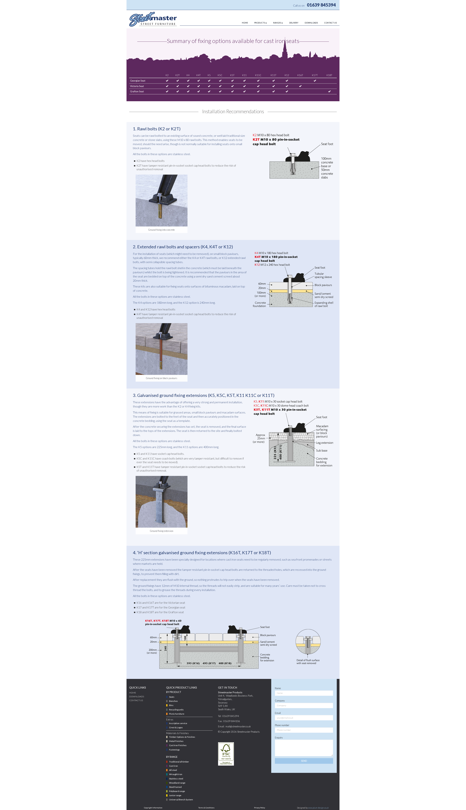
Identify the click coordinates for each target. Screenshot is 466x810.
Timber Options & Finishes (182, 737)
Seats (171, 696)
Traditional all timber (179, 761)
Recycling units (176, 709)
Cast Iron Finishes (178, 745)
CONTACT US (330, 22)
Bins (171, 705)
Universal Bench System (181, 799)
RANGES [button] (277, 22)
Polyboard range (177, 791)
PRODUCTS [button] (259, 22)
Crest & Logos (176, 727)
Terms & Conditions (206, 808)
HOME (245, 22)
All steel (173, 770)
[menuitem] (242, 22)
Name (278, 688)
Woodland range (177, 782)
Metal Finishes (176, 741)
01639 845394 (321, 4)
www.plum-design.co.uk (318, 808)
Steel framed (175, 787)
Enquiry (279, 737)
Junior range (175, 795)
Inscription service (178, 723)
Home (132, 692)
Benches (173, 701)
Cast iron (173, 765)
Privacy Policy (259, 808)
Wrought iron (175, 774)
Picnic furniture (176, 713)
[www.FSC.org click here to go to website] (226, 754)
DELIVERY (293, 22)
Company (280, 700)
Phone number (282, 725)
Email (278, 713)
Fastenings (174, 749)
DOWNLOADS (311, 22)
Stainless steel (176, 778)
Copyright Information (153, 808)
